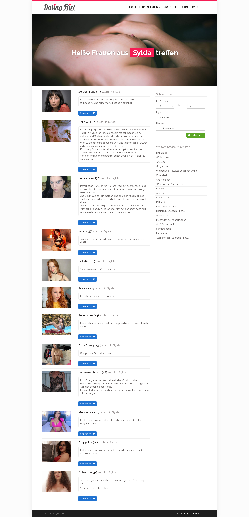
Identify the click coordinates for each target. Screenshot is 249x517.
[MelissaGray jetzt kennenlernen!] (56, 421)
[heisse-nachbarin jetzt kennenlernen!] (56, 381)
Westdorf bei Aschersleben (170, 184)
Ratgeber (198, 7)
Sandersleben (163, 228)
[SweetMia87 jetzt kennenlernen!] (56, 101)
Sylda (116, 91)
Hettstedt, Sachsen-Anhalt (170, 211)
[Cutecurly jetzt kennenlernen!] (56, 481)
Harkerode (161, 153)
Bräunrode (161, 188)
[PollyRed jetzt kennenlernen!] (56, 270)
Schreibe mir (86, 113)
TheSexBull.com (198, 513)
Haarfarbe (161, 123)
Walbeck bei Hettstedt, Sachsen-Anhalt (177, 170)
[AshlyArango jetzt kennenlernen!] (56, 354)
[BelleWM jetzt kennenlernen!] (56, 131)
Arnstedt (160, 193)
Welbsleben (162, 157)
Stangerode (162, 197)
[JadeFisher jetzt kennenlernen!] (56, 324)
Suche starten (196, 135)
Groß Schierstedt (165, 224)
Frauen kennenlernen (144, 7)
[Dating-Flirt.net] (59, 7)
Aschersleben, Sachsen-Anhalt (172, 237)
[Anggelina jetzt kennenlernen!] (56, 451)
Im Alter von (162, 101)
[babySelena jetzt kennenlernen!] (56, 187)
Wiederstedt (162, 215)
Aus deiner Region (176, 7)
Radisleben (162, 233)
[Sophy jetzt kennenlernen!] (56, 240)
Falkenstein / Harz (166, 206)
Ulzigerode (162, 166)
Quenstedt (162, 175)
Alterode (160, 162)
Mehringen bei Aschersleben (171, 220)
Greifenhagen (163, 179)
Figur (159, 112)
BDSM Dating (183, 513)
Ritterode (161, 202)
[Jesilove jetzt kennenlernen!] (56, 297)
